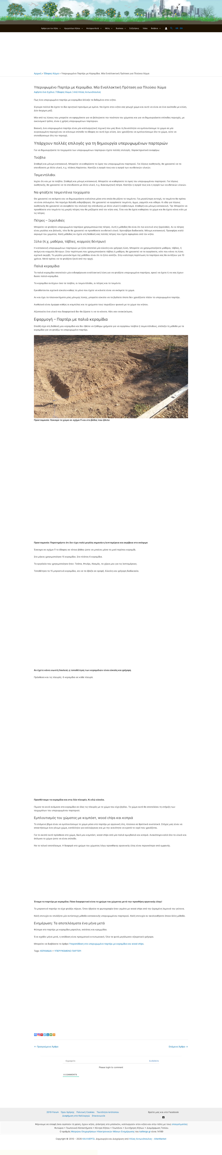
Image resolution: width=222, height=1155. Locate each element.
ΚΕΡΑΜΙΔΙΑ (46, 951)
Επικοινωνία (98, 1115)
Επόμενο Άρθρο (178, 1046)
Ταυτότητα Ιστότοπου (108, 1112)
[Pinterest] (41, 1034)
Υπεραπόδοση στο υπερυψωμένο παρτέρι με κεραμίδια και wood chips (106, 944)
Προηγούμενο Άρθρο (46, 1046)
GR (176, 28)
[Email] (51, 1034)
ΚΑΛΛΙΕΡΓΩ (88, 1139)
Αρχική (37, 73)
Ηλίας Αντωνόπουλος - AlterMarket (147, 1139)
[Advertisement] (111, 51)
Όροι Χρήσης (67, 1112)
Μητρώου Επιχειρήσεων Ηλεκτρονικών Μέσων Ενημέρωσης (103, 1131)
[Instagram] (38, 1034)
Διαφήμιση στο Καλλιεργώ (76, 1115)
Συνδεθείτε (154, 1061)
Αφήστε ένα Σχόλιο (44, 92)
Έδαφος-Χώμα (51, 73)
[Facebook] (35, 1034)
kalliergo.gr (145, 1131)
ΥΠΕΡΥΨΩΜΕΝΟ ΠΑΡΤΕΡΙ (67, 951)
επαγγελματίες (179, 1124)
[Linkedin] (48, 1034)
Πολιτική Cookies (85, 1112)
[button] (59, 28)
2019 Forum (53, 1112)
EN (181, 28)
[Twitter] (44, 1034)
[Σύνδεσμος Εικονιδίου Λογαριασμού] (166, 28)
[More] (54, 1034)
